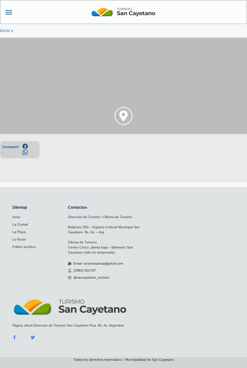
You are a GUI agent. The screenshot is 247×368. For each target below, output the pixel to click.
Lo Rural (18, 239)
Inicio (16, 217)
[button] (8, 12)
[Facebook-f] (14, 337)
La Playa (19, 232)
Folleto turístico (24, 247)
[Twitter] (33, 337)
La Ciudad (20, 224)
